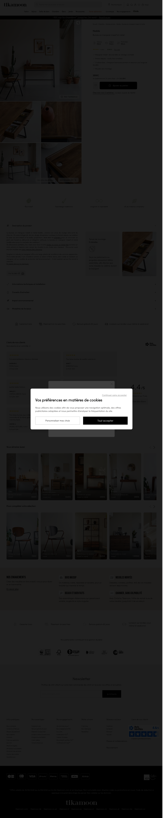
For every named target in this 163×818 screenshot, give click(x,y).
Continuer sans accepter (114, 395)
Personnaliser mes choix (57, 420)
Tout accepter (105, 420)
